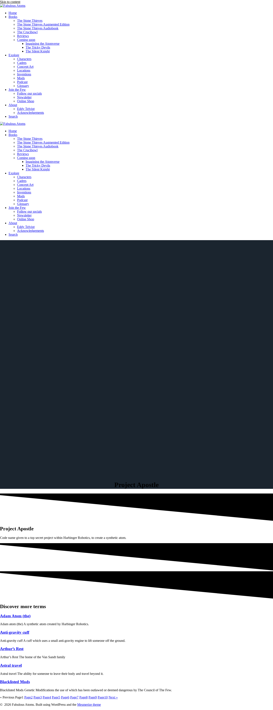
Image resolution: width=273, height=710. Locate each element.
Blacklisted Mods (15, 682)
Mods (21, 78)
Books (13, 17)
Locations (23, 70)
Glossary (23, 86)
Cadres (21, 63)
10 (103, 697)
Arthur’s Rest (11, 649)
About (13, 105)
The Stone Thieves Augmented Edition (43, 24)
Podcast (22, 82)
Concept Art (25, 66)
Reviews (23, 36)
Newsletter (24, 97)
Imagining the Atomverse (43, 43)
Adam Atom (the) (15, 616)
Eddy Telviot (26, 109)
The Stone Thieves (29, 20)
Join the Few (17, 89)
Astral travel (11, 665)
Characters (24, 59)
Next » (113, 697)
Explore (14, 55)
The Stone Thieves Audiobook (37, 28)
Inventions (24, 74)
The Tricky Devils (38, 47)
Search (13, 116)
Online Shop (25, 101)
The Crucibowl (27, 32)
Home (13, 13)
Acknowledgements (30, 112)
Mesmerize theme (89, 704)
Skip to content (10, 2)
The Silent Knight (38, 51)
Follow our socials (29, 93)
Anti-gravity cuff (14, 632)
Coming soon (26, 40)
